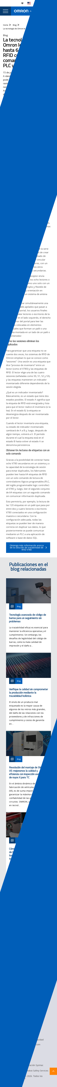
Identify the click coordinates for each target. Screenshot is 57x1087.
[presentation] (5, 11)
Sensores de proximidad (17, 1059)
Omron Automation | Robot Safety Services (26, 1070)
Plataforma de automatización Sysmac (24, 1065)
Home (5, 25)
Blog (15, 25)
